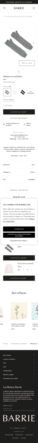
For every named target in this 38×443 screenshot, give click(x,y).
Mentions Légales (8, 375)
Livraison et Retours (9, 359)
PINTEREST (19, 435)
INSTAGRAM (9, 435)
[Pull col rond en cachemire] (9, 269)
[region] (19, 221)
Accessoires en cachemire (19, 344)
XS (19, 269)
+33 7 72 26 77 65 (19, 137)
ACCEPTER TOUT (19, 229)
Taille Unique (8, 99)
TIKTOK (23, 438)
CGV (4, 367)
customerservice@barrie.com (19, 135)
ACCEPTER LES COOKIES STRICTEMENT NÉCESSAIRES (19, 235)
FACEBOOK (29, 435)
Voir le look (27, 63)
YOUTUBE (15, 438)
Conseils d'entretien (19, 190)
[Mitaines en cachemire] (9, 248)
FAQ (4, 363)
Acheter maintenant (19, 118)
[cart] (34, 8)
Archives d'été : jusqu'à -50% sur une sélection (19, 2)
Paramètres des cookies (10, 378)
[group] (19, 311)
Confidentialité (7, 371)
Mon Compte (7, 355)
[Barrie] (19, 8)
